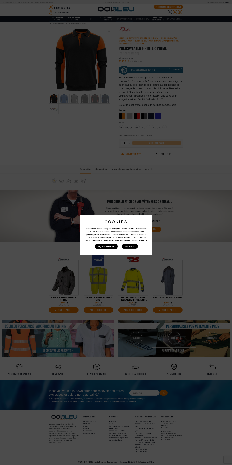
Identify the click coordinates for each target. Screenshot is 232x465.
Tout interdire (129, 246)
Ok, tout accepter (106, 246)
